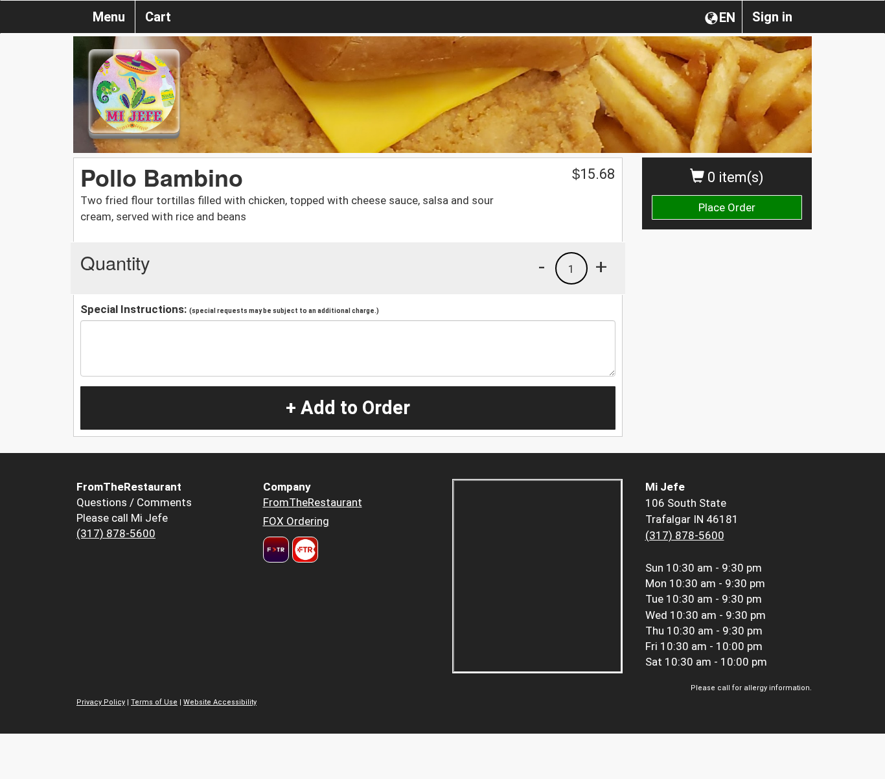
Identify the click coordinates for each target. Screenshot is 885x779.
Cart (158, 17)
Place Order (726, 207)
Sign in (772, 17)
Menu (109, 17)
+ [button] (601, 266)
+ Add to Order (348, 408)
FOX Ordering (296, 521)
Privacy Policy (100, 702)
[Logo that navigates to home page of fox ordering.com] (303, 550)
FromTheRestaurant (312, 502)
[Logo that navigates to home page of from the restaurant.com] (276, 550)
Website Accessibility (220, 702)
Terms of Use (154, 702)
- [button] (541, 266)
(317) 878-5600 (115, 533)
